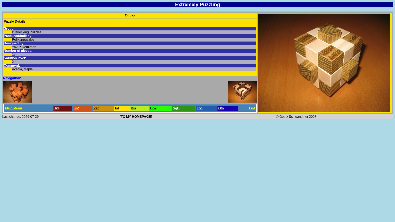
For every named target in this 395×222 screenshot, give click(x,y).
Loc (200, 108)
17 (14, 54)
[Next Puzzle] (242, 101)
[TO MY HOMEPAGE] (136, 116)
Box (153, 108)
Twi (56, 108)
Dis (133, 108)
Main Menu (13, 108)
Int (117, 108)
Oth (221, 108)
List (252, 108)
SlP (76, 108)
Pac (96, 108)
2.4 (14, 62)
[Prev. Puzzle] (17, 101)
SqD (176, 108)
